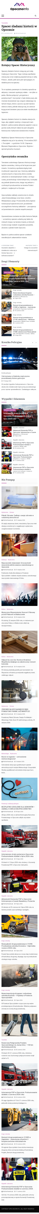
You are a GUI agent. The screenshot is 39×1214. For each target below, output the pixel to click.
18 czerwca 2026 (19, 310)
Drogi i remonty (8, 272)
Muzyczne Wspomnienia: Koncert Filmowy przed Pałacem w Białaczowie (18, 613)
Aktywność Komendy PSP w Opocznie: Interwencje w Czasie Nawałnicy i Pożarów (24, 432)
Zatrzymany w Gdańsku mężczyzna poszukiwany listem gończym (16, 377)
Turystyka (5, 23)
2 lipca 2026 (18, 298)
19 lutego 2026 (7, 381)
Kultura (3, 609)
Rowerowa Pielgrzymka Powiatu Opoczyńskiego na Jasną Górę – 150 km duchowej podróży (17, 1045)
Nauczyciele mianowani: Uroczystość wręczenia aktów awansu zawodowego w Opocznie (17, 565)
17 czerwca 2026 (19, 460)
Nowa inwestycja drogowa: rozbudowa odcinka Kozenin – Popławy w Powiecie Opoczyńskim (24, 296)
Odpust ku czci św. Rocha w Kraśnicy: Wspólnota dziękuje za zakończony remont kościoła (19, 662)
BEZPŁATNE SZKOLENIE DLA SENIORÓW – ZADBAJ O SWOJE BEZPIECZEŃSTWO (18, 808)
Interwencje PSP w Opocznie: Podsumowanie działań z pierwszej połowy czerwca (23, 469)
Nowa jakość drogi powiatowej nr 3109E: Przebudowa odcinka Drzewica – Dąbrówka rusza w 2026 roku (19, 278)
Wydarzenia (5, 512)
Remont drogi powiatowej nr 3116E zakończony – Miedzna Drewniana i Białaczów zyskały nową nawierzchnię (24, 320)
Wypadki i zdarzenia (9, 410)
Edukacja (4, 559)
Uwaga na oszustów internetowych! (31, 249)
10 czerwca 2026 (19, 473)
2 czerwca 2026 (19, 323)
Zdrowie (11, 512)
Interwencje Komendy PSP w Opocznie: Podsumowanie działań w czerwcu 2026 (23, 457)
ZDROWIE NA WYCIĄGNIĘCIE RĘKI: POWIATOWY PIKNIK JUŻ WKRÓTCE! (16, 710)
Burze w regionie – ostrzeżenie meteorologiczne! (14, 758)
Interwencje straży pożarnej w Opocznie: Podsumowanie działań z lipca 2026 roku (18, 416)
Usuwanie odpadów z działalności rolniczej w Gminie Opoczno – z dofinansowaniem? (9, 252)
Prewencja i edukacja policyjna (10, 803)
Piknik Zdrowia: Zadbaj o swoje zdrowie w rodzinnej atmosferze (18, 516)
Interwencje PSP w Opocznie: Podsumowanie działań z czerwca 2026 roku (23, 445)
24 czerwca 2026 (19, 448)
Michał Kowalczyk (21, 33)
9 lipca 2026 (18, 436)
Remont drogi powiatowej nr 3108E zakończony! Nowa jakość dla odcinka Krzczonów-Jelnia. (24, 332)
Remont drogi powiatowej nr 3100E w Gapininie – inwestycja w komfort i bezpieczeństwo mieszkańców (24, 308)
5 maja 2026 (18, 335)
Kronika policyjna (6, 373)
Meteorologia (5, 753)
